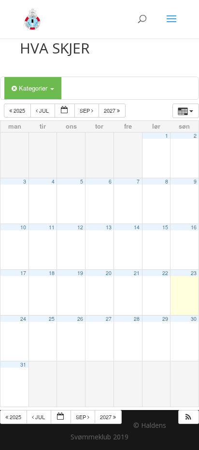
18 (52, 273)
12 (80, 227)
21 (137, 273)
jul (44, 110)
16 (194, 227)
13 (109, 227)
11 (52, 227)
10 (23, 227)
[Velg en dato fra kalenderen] (65, 111)
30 (194, 318)
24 (23, 318)
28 (137, 318)
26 (80, 318)
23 (194, 273)
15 (165, 227)
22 (165, 273)
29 (165, 318)
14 (137, 227)
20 (109, 273)
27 (109, 318)
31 (23, 364)
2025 (19, 110)
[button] (188, 417)
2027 (110, 110)
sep (85, 110)
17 (23, 273)
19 (80, 273)
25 (52, 318)
